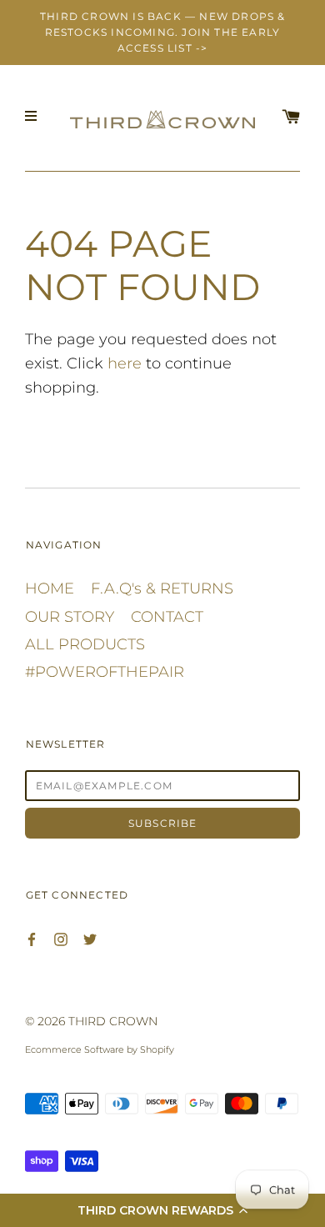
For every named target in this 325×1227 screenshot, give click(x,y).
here (125, 363)
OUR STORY (69, 617)
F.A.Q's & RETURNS (162, 588)
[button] (162, 1210)
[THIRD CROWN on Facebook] (31, 938)
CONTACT (167, 617)
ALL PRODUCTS (85, 644)
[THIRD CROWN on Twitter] (90, 938)
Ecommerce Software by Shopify (99, 1049)
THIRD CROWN (113, 1021)
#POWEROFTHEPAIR (104, 672)
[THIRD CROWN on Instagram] (61, 938)
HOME (49, 588)
